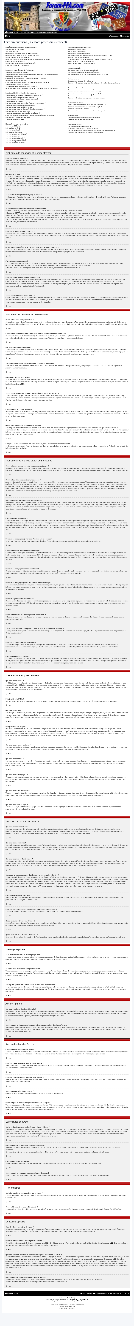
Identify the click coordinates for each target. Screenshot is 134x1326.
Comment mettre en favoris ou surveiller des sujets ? (85, 107)
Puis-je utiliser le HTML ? (13, 128)
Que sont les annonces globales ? (16, 134)
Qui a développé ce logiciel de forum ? (80, 126)
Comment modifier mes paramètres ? (17, 72)
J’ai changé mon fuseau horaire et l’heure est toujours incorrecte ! (26, 78)
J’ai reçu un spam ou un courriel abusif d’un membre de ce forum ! (89, 74)
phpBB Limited (62, 1229)
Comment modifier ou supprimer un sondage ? (20, 105)
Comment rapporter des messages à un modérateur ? (22, 113)
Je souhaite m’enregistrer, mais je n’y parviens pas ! (21, 53)
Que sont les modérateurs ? (77, 51)
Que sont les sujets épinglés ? (15, 138)
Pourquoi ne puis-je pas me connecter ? (18, 57)
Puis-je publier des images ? (14, 132)
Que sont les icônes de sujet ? (15, 142)
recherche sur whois (16, 1259)
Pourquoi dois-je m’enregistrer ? (15, 49)
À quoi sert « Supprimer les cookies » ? (17, 65)
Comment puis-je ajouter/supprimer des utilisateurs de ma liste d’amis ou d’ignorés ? (94, 83)
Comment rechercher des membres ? (80, 96)
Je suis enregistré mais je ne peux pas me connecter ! (22, 55)
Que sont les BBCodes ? (13, 126)
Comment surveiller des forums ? (78, 109)
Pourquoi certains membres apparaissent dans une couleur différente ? (90, 59)
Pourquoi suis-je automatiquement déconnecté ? (20, 63)
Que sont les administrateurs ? (78, 49)
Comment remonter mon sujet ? (15, 119)
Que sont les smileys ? (12, 130)
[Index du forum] (67, 16)
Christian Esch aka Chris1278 (78, 1299)
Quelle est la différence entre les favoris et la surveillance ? (86, 104)
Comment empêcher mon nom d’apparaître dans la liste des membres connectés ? (31, 74)
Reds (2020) (71, 1298)
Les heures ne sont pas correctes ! (16, 76)
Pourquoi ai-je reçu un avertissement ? (17, 111)
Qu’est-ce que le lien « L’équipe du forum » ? (82, 63)
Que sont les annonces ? (13, 136)
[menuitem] (7, 36)
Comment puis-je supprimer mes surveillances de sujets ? (86, 111)
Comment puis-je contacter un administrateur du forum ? (86, 132)
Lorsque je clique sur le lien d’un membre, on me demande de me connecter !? (32, 88)
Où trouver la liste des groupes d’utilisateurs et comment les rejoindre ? (90, 55)
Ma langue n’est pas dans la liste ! (16, 80)
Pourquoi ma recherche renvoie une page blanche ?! (84, 94)
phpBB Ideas (112, 1243)
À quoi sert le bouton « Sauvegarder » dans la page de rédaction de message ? (30, 115)
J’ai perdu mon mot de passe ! (15, 61)
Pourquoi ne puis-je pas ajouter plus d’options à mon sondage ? (25, 103)
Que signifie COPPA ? (12, 51)
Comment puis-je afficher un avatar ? (17, 84)
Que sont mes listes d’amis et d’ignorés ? (81, 81)
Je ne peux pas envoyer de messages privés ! (83, 70)
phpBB (20, 384)
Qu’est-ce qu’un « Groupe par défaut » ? (81, 61)
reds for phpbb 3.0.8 (75, 1301)
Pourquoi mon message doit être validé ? (18, 117)
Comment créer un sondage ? (14, 101)
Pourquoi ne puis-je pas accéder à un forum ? (19, 107)
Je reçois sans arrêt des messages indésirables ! (84, 72)
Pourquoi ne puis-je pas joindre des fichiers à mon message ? (24, 109)
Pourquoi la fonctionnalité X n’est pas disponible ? (83, 128)
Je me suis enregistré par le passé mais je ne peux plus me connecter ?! (28, 59)
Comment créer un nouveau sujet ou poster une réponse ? (24, 95)
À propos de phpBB (78, 1231)
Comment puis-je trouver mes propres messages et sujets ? (87, 98)
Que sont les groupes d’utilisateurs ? (79, 53)
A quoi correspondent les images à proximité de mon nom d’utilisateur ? (27, 82)
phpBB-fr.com (70, 1306)
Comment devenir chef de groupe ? (79, 57)
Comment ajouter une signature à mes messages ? (21, 99)
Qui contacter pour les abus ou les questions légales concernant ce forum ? (92, 130)
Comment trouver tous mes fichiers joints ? (81, 119)
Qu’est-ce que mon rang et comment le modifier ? (21, 86)
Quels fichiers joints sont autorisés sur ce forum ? (84, 117)
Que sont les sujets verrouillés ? (15, 140)
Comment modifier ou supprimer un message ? (20, 97)
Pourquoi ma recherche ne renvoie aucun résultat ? (84, 92)
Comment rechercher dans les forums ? (81, 90)
